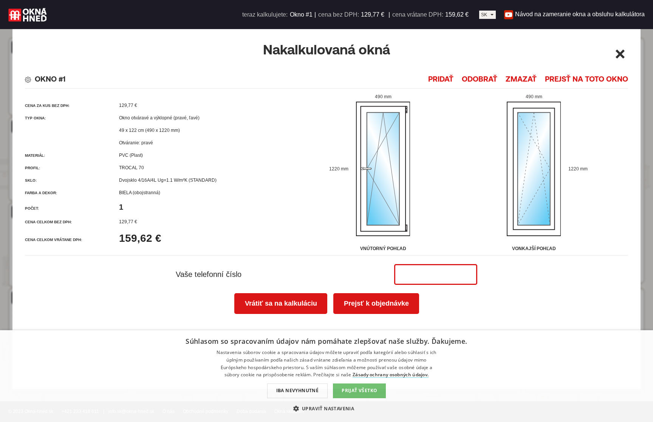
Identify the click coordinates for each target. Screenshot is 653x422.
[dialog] (326, 376)
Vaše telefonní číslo (208, 274)
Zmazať (521, 78)
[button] (326, 408)
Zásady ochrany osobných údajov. (391, 374)
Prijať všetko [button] (359, 390)
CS (484, 18)
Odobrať (479, 78)
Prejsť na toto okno (586, 78)
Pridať (440, 78)
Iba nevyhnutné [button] (297, 390)
